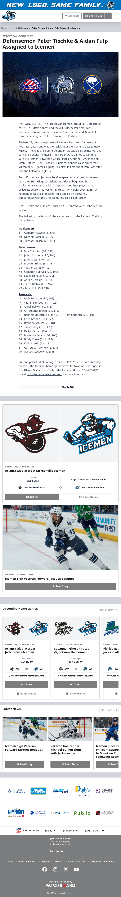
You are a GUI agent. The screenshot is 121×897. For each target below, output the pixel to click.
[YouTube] (76, 869)
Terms (58, 861)
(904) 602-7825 (57, 850)
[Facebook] (44, 869)
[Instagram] (55, 869)
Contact (9, 861)
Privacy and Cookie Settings (102, 861)
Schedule (73, 16)
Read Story (62, 586)
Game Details (91, 497)
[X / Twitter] (66, 869)
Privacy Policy (44, 861)
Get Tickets (95, 16)
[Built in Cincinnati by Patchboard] (60, 884)
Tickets (34, 497)
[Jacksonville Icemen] (9, 16)
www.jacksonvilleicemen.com (44, 374)
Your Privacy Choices (75, 861)
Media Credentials (26, 861)
